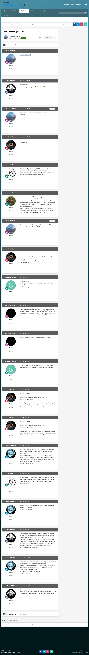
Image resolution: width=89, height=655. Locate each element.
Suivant (11, 45)
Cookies (18, 652)
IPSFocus (10, 650)
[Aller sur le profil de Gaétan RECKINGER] (11, 453)
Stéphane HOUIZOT (11, 277)
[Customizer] (86, 4)
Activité (7, 15)
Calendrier (48, 10)
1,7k (11, 69)
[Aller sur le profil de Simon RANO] (11, 88)
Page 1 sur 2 (23, 45)
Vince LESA (11, 137)
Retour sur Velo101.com (11, 10)
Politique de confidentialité (8, 652)
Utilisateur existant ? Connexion (73, 4)
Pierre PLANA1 (11, 193)
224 (11, 154)
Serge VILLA (11, 165)
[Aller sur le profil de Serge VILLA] (11, 173)
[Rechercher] (85, 13)
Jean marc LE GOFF (11, 305)
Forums (25, 10)
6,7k (11, 98)
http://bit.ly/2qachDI (25, 55)
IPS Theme (4, 650)
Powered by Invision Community (80, 652)
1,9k (11, 323)
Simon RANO (11, 80)
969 (11, 211)
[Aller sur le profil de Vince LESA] (11, 145)
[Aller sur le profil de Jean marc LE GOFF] (11, 313)
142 (12, 183)
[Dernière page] (15, 45)
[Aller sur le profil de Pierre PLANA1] (11, 201)
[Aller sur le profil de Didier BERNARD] (6, 37)
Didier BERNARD (15, 36)
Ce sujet (80, 13)
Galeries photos (36, 10)
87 (11, 295)
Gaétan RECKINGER (11, 445)
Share (40, 37)
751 (12, 463)
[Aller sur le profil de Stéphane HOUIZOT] (11, 285)
